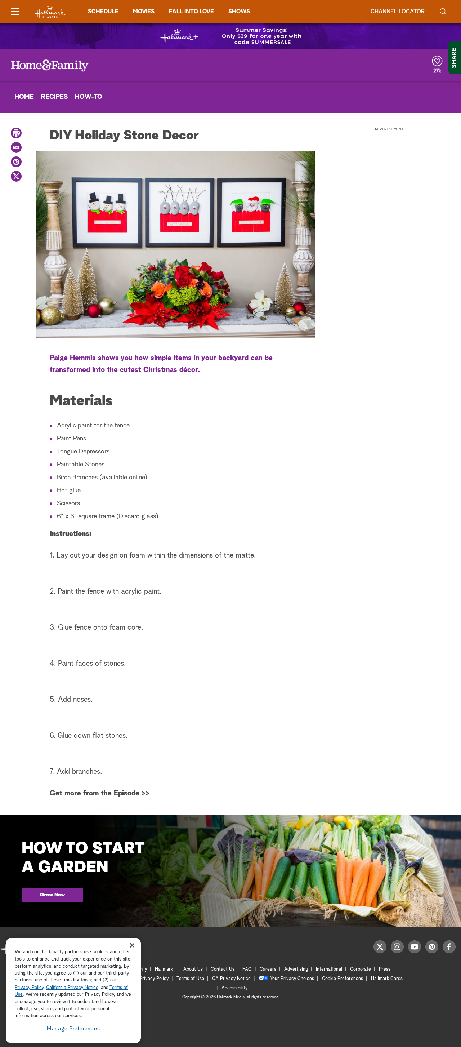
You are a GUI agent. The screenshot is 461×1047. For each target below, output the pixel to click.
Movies (144, 11)
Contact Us (222, 969)
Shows (239, 11)
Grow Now (52, 894)
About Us (193, 969)
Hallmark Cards (387, 978)
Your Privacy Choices (292, 978)
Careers (268, 969)
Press (384, 969)
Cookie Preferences (342, 978)
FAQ (247, 969)
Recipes (54, 97)
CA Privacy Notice (231, 978)
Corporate (360, 969)
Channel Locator (398, 11)
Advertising (296, 969)
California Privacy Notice (72, 987)
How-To (88, 97)
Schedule (103, 11)
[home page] (50, 11)
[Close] (132, 945)
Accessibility (234, 988)
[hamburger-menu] (15, 11)
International (329, 969)
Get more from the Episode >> (99, 793)
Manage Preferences (73, 1029)
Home (24, 97)
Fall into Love (191, 11)
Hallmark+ (165, 969)
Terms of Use (190, 978)
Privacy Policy (154, 978)
